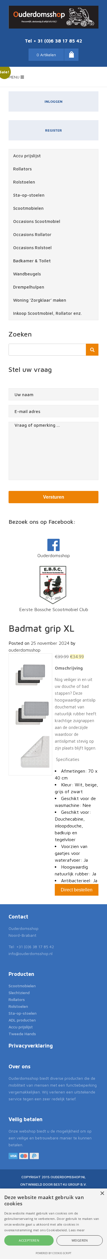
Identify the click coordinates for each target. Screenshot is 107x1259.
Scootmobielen (28, 208)
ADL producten (22, 1020)
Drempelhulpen (28, 287)
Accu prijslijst (27, 155)
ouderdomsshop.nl (68, 1177)
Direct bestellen (76, 889)
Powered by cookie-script (53, 1253)
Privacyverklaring (31, 1046)
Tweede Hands (22, 1033)
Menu (15, 76)
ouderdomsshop (25, 649)
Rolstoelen (24, 182)
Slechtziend (19, 992)
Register (53, 130)
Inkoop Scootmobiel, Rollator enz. (47, 313)
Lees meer (76, 1230)
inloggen (53, 101)
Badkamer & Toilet (32, 260)
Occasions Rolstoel (32, 247)
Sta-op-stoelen (29, 195)
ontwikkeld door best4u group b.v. (53, 1184)
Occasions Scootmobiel (36, 221)
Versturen (53, 497)
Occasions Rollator (32, 234)
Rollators (22, 168)
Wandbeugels (27, 273)
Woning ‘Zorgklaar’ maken (39, 300)
